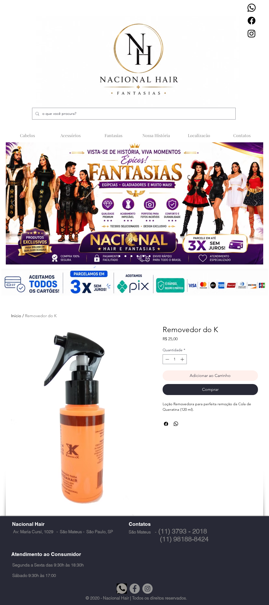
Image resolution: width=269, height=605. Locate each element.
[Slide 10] (137, 256)
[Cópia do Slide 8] (150, 256)
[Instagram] (251, 33)
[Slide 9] (131, 256)
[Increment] (182, 359)
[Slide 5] (143, 256)
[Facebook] (251, 20)
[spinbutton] (174, 359)
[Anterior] (13, 203)
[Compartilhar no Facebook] (166, 424)
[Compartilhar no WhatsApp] (176, 424)
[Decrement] (166, 359)
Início (16, 315)
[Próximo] (255, 203)
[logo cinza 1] (122, 589)
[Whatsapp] (251, 8)
